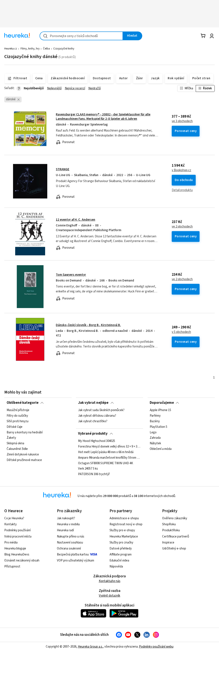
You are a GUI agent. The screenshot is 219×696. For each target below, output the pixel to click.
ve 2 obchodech (182, 227)
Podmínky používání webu (156, 646)
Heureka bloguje (15, 548)
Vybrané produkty (93, 433)
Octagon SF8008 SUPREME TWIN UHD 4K (105, 463)
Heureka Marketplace (124, 536)
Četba (46, 49)
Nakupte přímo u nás (70, 536)
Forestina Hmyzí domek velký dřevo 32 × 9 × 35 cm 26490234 (109, 447)
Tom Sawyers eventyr (71, 274)
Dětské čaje (14, 427)
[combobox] (81, 35)
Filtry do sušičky (17, 416)
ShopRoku (169, 524)
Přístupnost (12, 566)
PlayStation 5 (158, 427)
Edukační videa (119, 560)
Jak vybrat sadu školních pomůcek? (101, 410)
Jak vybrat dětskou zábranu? (97, 416)
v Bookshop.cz (181, 170)
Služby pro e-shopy (122, 530)
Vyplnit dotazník (109, 595)
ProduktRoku (171, 530)
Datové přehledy (121, 548)
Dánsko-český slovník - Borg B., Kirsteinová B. (88, 325)
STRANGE (62, 169)
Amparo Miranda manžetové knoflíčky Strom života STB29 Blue (109, 458)
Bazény (155, 421)
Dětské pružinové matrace (24, 460)
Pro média (11, 542)
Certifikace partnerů (175, 536)
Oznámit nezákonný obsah (21, 560)
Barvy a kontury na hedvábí (25, 432)
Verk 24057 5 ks (88, 469)
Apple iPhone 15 (160, 410)
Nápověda (116, 566)
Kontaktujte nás (109, 581)
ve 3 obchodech (182, 121)
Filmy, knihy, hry (30, 49)
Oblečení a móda (161, 449)
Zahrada (155, 438)
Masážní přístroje (18, 410)
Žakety (11, 438)
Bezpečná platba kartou (73, 554)
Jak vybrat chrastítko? (92, 421)
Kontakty (10, 524)
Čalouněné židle (17, 449)
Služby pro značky (121, 542)
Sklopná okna (15, 444)
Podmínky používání (17, 530)
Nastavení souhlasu (70, 542)
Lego (153, 432)
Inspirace (168, 542)
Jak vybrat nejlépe (93, 402)
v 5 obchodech (181, 332)
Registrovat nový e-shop (126, 524)
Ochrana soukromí (69, 548)
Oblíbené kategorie (22, 402)
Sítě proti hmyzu (17, 421)
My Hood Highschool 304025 (96, 441)
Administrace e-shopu (124, 518)
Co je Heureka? (14, 518)
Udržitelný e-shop (174, 548)
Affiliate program (121, 554)
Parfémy (155, 416)
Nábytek (155, 444)
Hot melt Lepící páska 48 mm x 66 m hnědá (105, 452)
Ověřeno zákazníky (174, 518)
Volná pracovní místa (17, 536)
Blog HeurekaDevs (16, 554)
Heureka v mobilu (68, 524)
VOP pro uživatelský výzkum (75, 560)
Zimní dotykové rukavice (23, 454)
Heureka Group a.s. (90, 646)
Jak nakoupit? (66, 518)
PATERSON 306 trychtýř (94, 474)
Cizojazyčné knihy (63, 49)
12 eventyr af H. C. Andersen (75, 219)
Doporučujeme (162, 402)
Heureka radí (65, 530)
